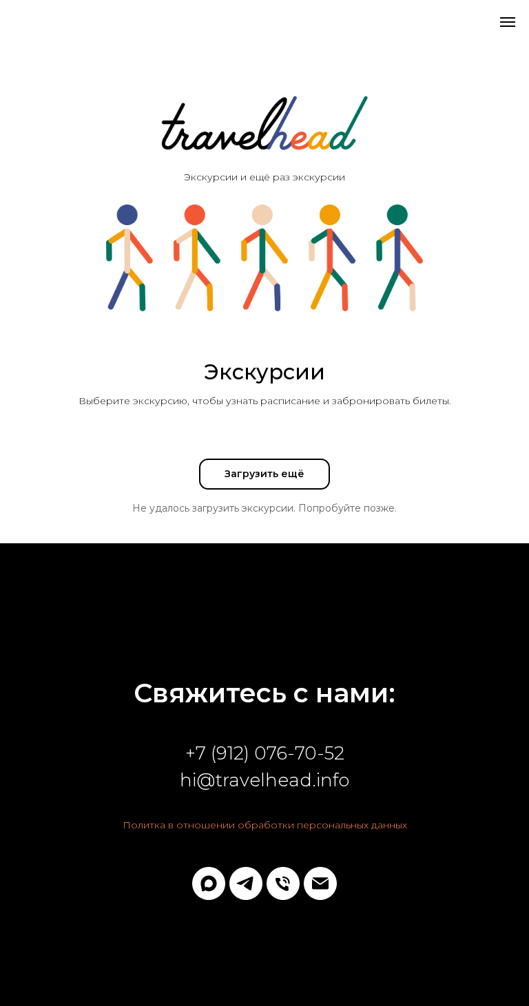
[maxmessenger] (208, 883)
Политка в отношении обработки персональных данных (265, 825)
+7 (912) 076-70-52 (264, 753)
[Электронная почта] (320, 883)
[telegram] (245, 883)
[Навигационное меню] (507, 22)
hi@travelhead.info (264, 780)
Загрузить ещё (264, 474)
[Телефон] (283, 883)
